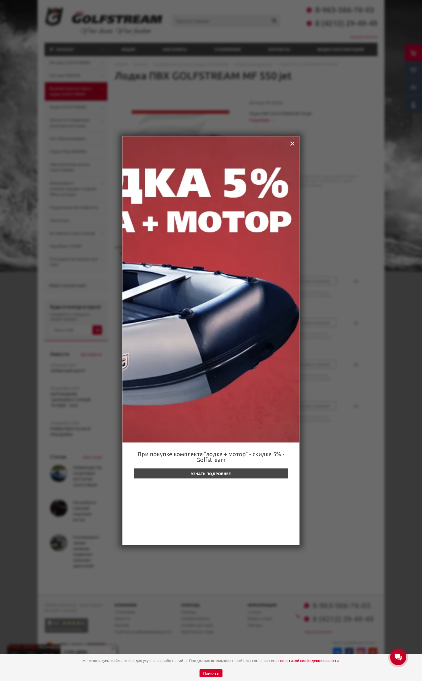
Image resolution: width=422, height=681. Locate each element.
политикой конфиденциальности (309, 661)
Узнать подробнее (211, 473)
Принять (211, 673)
